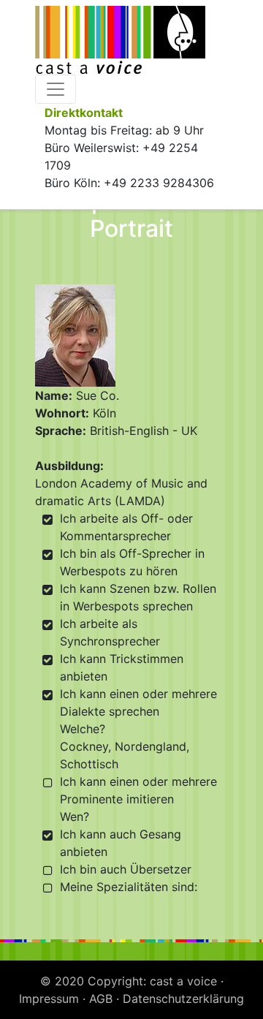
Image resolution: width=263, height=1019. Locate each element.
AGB (101, 998)
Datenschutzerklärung (183, 998)
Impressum (49, 998)
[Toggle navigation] (55, 89)
